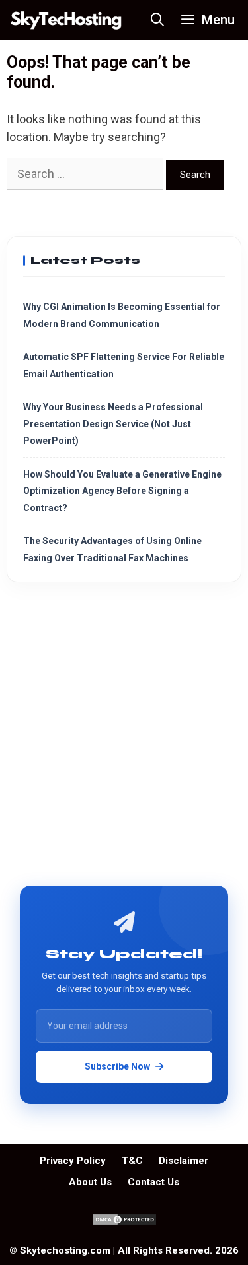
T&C (132, 1161)
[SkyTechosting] (66, 20)
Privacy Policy (73, 1161)
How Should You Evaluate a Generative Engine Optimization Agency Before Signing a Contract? (122, 491)
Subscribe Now (117, 1066)
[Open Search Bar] (158, 20)
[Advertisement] (124, 739)
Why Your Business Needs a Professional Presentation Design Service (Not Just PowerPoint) (113, 424)
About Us (90, 1182)
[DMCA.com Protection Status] (124, 1223)
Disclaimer (183, 1161)
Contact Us (153, 1182)
